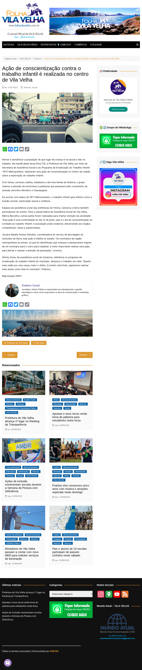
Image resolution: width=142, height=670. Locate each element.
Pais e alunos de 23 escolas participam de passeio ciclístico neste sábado (69, 552)
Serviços (20, 404)
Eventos (68, 472)
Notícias (27, 87)
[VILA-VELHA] (118, 95)
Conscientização (13, 467)
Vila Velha (40, 343)
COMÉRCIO (81, 45)
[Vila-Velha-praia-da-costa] (94, 21)
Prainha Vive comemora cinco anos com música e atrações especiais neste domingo (70, 489)
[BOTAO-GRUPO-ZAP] (70, 609)
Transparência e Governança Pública (21, 408)
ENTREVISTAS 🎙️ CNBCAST (56, 45)
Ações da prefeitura (14, 535)
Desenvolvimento (13, 400)
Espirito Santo (30, 400)
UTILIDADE (96, 45)
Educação (58, 404)
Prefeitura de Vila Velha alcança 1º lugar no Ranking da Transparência (22, 421)
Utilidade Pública (13, 543)
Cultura (56, 467)
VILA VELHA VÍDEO (27, 45)
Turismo (76, 476)
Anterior (11, 355)
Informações (71, 404)
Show (66, 476)
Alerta (56, 400)
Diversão (57, 472)
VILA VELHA (11, 413)
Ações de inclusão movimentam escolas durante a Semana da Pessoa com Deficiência (22, 616)
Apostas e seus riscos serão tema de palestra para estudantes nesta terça (69, 417)
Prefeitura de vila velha (17, 343)
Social (34, 87)
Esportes (57, 539)
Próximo (83, 355)
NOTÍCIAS (8, 45)
